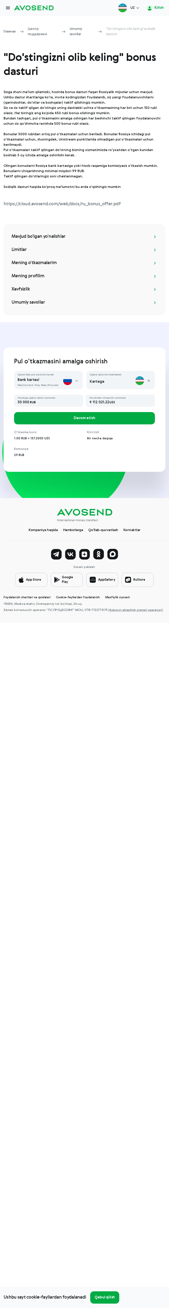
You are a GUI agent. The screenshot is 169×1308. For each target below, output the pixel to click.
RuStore (139, 579)
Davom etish (84, 418)
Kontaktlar (131, 530)
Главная (10, 31)
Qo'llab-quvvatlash (103, 530)
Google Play (67, 580)
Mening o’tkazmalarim (34, 263)
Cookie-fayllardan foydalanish (78, 597)
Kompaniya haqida (43, 530)
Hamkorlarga (73, 530)
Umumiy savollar (76, 31)
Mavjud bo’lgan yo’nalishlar (38, 236)
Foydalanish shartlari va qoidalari (27, 597)
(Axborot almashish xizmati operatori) (135, 610)
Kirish (159, 8)
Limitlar (19, 250)
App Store (33, 579)
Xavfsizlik (20, 289)
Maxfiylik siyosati (117, 597)
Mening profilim (27, 276)
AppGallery (106, 579)
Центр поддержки (37, 31)
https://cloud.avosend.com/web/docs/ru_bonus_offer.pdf (62, 204)
